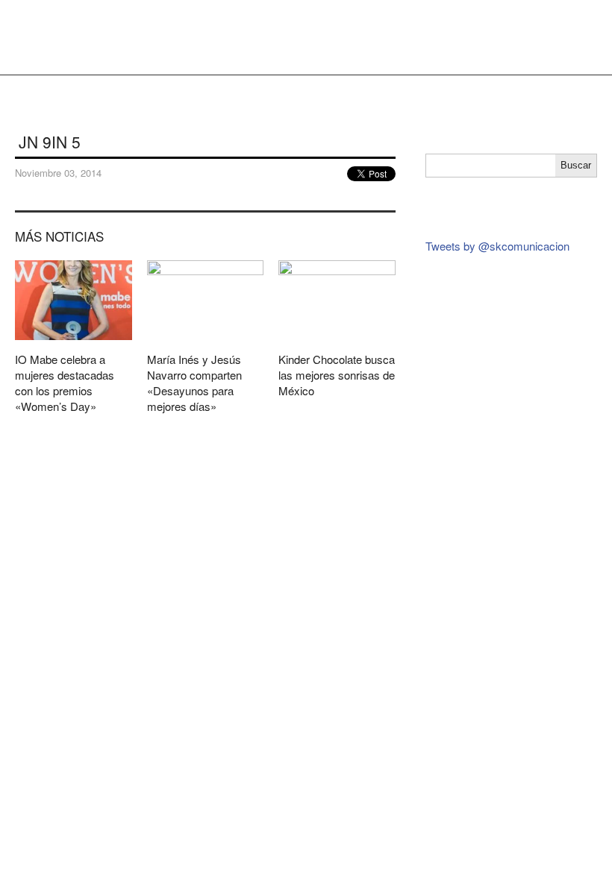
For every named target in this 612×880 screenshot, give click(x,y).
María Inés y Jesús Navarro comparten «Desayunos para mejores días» (206, 342)
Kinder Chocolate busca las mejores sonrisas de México (337, 334)
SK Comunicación (48, 37)
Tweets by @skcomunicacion (497, 246)
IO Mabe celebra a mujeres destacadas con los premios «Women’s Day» (73, 342)
